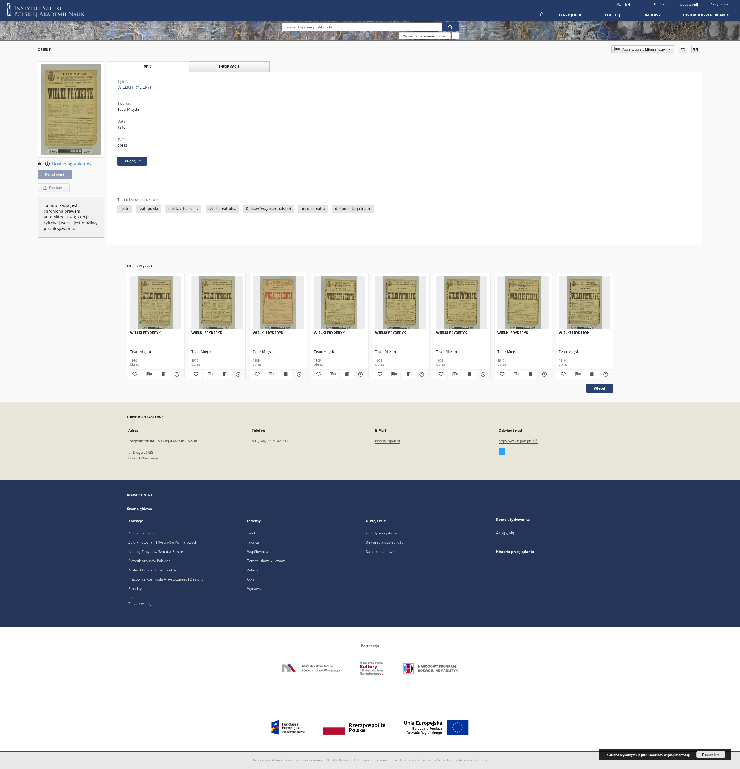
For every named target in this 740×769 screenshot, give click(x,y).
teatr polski (148, 208)
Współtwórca (257, 551)
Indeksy (653, 15)
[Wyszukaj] (450, 26)
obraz (122, 145)
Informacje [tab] (229, 66)
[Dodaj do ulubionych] (683, 49)
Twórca (253, 542)
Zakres (252, 570)
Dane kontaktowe (380, 551)
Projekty (135, 588)
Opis (250, 579)
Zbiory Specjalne (142, 533)
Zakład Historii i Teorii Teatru (152, 570)
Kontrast (660, 4)
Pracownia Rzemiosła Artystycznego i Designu (166, 579)
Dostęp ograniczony (72, 164)
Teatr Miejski (128, 109)
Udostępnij (689, 4)
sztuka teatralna (222, 208)
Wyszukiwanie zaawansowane (424, 36)
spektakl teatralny (183, 208)
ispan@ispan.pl (387, 440)
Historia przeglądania (706, 15)
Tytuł (251, 533)
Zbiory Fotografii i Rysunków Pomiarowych (162, 542)
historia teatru (313, 208)
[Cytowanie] (695, 49)
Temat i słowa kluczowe (266, 560)
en (627, 4)
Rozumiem (711, 754)
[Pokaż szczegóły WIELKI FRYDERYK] (176, 374)
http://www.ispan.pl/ (515, 440)
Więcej (599, 388)
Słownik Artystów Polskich (149, 560)
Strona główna (139, 508)
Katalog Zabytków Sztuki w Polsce (155, 551)
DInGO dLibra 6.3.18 (343, 760)
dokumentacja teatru (353, 208)
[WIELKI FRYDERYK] (155, 303)
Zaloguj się (719, 4)
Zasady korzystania (381, 533)
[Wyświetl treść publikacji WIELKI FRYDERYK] (163, 374)
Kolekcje (613, 15)
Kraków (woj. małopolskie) (268, 208)
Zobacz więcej (139, 603)
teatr (124, 208)
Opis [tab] (147, 66)
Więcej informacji (677, 755)
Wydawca (255, 588)
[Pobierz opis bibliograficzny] (148, 374)
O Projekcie (570, 15)
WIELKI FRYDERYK (145, 332)
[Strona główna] (541, 15)
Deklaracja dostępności (385, 542)
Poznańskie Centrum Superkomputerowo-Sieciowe (444, 760)
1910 (121, 127)
